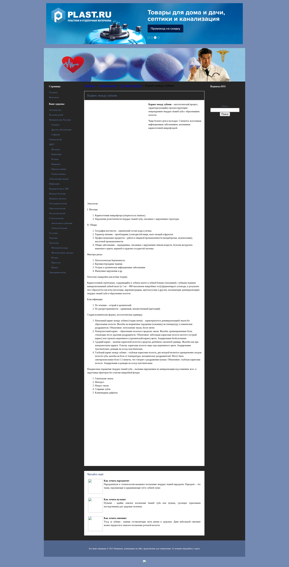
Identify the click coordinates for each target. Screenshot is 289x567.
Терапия (53, 238)
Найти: (225, 106)
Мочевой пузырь (59, 248)
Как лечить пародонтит (116, 480)
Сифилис (55, 134)
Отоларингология (58, 203)
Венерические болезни (60, 120)
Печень (55, 159)
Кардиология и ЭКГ (59, 188)
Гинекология (55, 139)
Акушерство (55, 110)
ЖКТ (51, 144)
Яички (54, 267)
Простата (56, 262)
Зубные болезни (59, 228)
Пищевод (56, 164)
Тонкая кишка (58, 174)
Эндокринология (57, 272)
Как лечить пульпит (115, 499)
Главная (53, 92)
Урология (54, 243)
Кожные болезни (57, 193)
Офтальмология (57, 208)
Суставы (53, 233)
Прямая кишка (58, 169)
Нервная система (57, 198)
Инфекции (54, 184)
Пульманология (57, 213)
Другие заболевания (61, 129)
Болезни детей (56, 115)
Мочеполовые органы (62, 252)
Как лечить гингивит (115, 518)
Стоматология (56, 218)
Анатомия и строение (61, 223)
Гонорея (55, 124)
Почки (54, 257)
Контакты (54, 97)
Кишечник (56, 154)
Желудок (55, 149)
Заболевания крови (58, 179)
